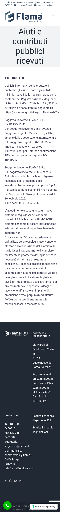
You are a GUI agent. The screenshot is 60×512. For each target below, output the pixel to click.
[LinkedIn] (20, 480)
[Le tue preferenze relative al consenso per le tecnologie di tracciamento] (44, 507)
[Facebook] (6, 480)
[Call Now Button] (7, 505)
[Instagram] (10, 480)
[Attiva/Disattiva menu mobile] (53, 16)
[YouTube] (15, 480)
